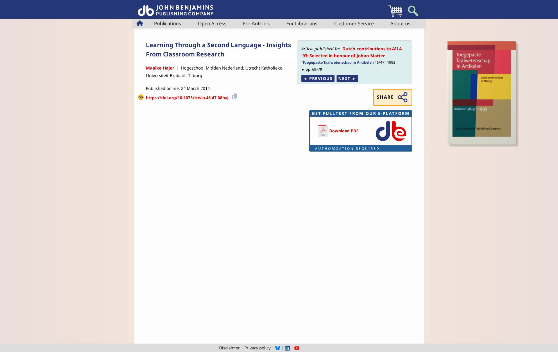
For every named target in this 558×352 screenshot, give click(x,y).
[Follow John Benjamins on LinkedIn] (287, 348)
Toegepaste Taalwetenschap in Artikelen (338, 62)
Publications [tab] (167, 23)
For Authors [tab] (256, 23)
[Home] (175, 7)
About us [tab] (400, 23)
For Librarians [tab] (301, 23)
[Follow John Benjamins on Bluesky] (277, 348)
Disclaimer (229, 348)
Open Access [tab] (212, 23)
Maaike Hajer (160, 68)
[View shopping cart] (395, 16)
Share (385, 97)
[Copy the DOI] (233, 95)
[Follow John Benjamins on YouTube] (296, 348)
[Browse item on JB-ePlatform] (391, 141)
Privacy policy (257, 348)
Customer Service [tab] (354, 23)
